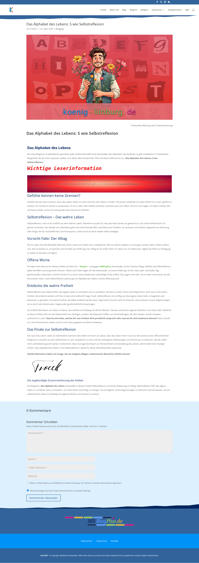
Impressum (157, 10)
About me (114, 10)
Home (103, 10)
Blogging (60, 28)
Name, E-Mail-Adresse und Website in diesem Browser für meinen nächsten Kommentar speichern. (76, 483)
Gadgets (144, 10)
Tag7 (187, 10)
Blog (124, 10)
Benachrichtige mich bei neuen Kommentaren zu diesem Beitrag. (60, 490)
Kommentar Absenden (43, 498)
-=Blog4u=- (83, 266)
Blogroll (133, 10)
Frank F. (34, 28)
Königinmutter (175, 10)
